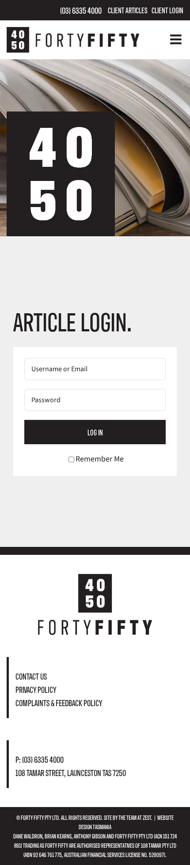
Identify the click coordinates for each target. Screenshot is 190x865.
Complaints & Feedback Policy (58, 702)
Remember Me (100, 459)
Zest (147, 817)
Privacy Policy (35, 689)
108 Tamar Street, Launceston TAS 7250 (70, 772)
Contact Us (31, 676)
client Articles (128, 10)
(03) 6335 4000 (81, 10)
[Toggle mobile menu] (176, 39)
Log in (95, 432)
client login (167, 10)
